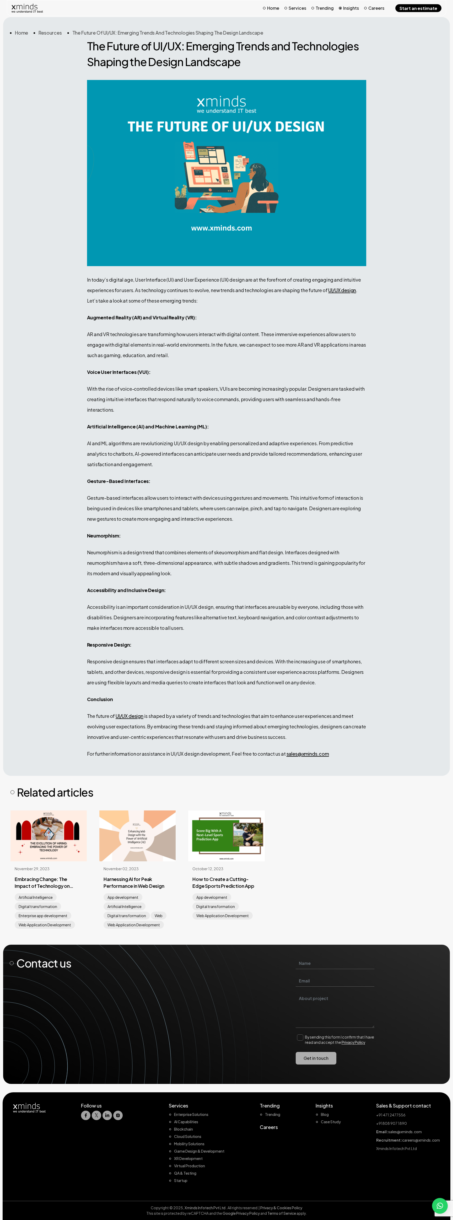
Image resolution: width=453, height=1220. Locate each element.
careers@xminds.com (421, 1140)
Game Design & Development (199, 1151)
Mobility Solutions (189, 1143)
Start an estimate (418, 8)
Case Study (331, 1121)
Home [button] (273, 8)
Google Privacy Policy (241, 1213)
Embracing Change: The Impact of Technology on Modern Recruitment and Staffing (42, 882)
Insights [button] (351, 8)
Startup (180, 1180)
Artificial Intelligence (36, 897)
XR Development (188, 1158)
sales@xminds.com (308, 754)
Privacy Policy (353, 1042)
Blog (325, 1114)
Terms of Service (281, 1213)
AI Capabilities (186, 1121)
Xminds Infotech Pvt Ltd (205, 1207)
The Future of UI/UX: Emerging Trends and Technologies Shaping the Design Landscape (167, 33)
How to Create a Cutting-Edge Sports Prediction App (223, 882)
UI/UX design (342, 290)
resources (50, 33)
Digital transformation (38, 906)
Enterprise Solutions (191, 1114)
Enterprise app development (43, 915)
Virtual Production (189, 1165)
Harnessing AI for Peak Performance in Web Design (134, 882)
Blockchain (183, 1129)
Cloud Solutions (187, 1136)
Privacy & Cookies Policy (281, 1207)
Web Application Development (45, 924)
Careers (376, 8)
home (21, 33)
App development (122, 897)
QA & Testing (185, 1173)
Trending (325, 8)
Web (159, 915)
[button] (440, 1206)
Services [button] (297, 8)
